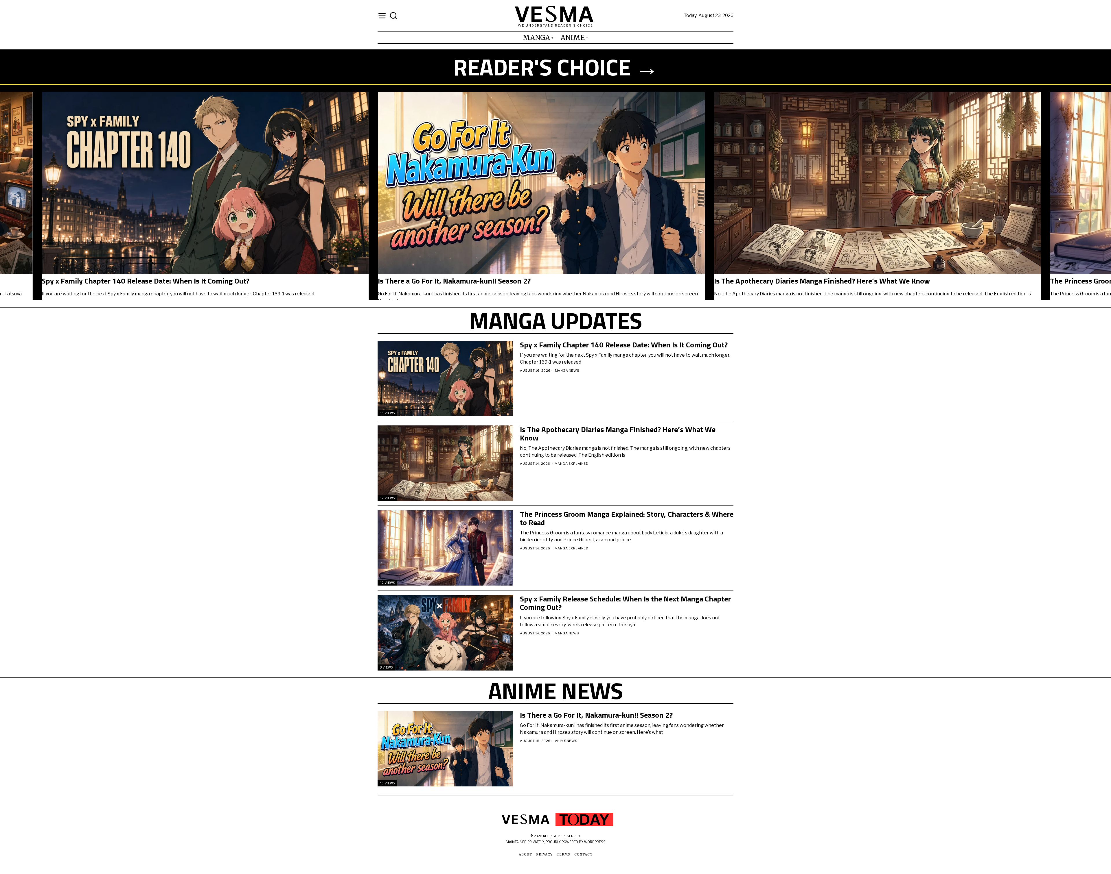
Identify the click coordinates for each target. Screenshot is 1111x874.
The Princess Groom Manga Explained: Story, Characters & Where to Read (626, 518)
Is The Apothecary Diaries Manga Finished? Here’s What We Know (617, 433)
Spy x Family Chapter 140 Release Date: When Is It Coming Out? (277, 281)
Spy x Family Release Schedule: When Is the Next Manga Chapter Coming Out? (625, 603)
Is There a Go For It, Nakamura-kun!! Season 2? (585, 281)
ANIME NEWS (566, 741)
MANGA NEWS (567, 371)
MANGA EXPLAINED (571, 464)
